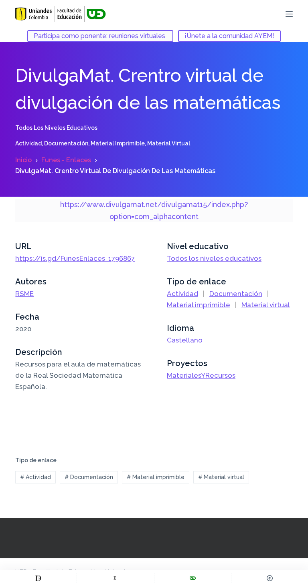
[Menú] (289, 14)
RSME (24, 294)
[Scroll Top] (269, 578)
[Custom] (38, 578)
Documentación (66, 143)
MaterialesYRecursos (201, 375)
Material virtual (168, 143)
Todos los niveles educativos (56, 128)
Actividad (28, 143)
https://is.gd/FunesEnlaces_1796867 (75, 258)
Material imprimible (118, 143)
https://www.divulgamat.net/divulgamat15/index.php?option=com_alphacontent (154, 210)
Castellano (185, 340)
